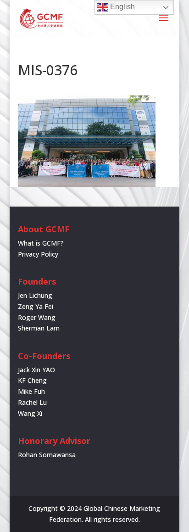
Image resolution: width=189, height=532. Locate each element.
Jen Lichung (35, 295)
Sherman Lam (39, 328)
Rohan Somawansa (47, 454)
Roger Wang (37, 317)
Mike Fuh (31, 391)
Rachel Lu (32, 402)
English (121, 7)
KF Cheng (32, 380)
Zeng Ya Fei (35, 306)
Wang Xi (30, 413)
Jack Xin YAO (36, 369)
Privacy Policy (38, 254)
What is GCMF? (41, 243)
